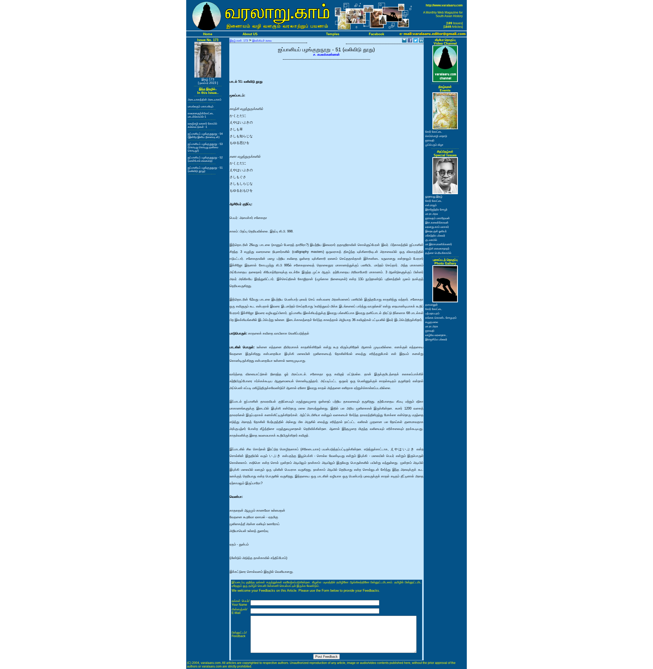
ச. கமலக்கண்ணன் (326, 54)
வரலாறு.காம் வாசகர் (437, 226)
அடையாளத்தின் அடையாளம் (204, 99)
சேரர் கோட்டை (433, 131)
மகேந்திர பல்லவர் (435, 235)
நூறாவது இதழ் (433, 196)
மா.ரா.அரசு (431, 213)
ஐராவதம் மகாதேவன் (437, 218)
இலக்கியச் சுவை (262, 40)
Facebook (376, 34)
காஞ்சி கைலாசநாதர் (437, 248)
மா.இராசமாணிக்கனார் (438, 244)
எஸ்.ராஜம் (431, 205)
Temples (332, 34)
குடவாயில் (431, 239)
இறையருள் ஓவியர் (436, 231)
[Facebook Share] (410, 41)
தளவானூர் (431, 304)
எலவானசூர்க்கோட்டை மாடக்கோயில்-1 (201, 115)
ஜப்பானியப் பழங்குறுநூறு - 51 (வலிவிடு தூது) (205, 169)
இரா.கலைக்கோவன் (436, 222)
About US (250, 34)
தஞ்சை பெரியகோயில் (438, 252)
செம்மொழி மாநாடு (436, 136)
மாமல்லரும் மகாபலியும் (201, 106)
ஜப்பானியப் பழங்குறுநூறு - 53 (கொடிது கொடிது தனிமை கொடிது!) (205, 147)
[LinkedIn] (421, 41)
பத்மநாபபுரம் (432, 313)
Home (207, 34)
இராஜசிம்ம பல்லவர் (436, 339)
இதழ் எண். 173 (239, 40)
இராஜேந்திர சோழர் (436, 209)
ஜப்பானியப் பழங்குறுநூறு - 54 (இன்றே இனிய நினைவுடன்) (205, 135)
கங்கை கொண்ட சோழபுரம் (441, 317)
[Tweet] (415, 41)
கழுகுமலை (431, 322)
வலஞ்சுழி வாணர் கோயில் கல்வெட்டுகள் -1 (202, 125)
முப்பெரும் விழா (434, 144)
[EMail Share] (404, 41)
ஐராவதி (429, 140)
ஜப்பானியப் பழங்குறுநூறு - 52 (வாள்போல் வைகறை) (205, 159)
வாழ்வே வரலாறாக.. (436, 335)
